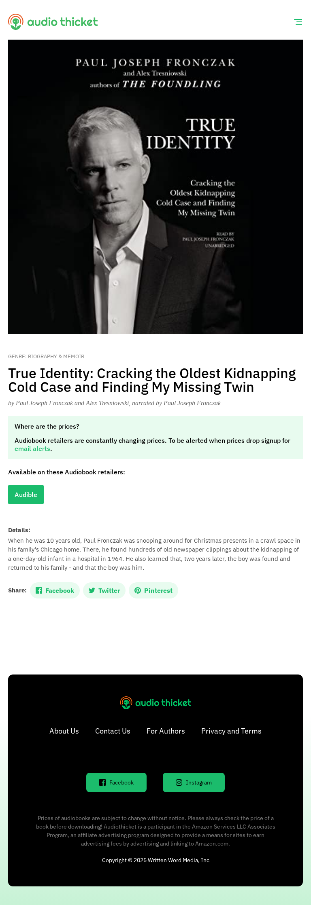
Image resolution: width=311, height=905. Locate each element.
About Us (64, 731)
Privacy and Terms (231, 731)
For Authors (166, 731)
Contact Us (112, 731)
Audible (26, 495)
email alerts (32, 448)
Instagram (199, 782)
